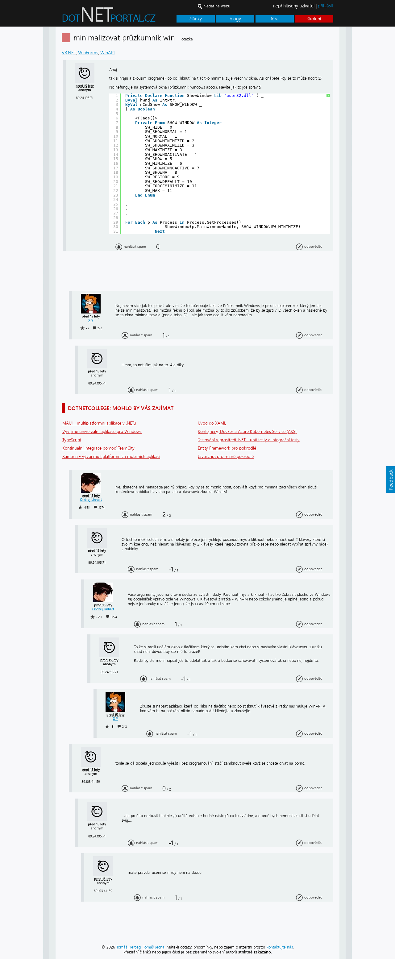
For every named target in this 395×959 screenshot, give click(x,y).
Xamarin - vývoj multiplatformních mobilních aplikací (111, 456)
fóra (275, 19)
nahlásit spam (135, 246)
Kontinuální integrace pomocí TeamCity (98, 448)
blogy (235, 19)
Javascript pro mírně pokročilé (226, 456)
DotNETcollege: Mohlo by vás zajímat (120, 408)
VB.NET (69, 53)
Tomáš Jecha (153, 947)
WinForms (88, 53)
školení (314, 19)
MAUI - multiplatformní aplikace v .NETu (99, 423)
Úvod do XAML (212, 423)
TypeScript (71, 439)
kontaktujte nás (280, 947)
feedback (390, 479)
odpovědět (313, 246)
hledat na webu (216, 6)
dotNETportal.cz (120, 17)
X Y (90, 320)
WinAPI (107, 53)
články (195, 19)
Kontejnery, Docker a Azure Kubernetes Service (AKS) (247, 431)
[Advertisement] (373, 119)
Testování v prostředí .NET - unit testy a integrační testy (249, 439)
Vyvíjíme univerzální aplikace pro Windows (102, 431)
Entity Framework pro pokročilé (227, 448)
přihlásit (325, 6)
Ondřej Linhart (91, 500)
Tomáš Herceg (128, 947)
